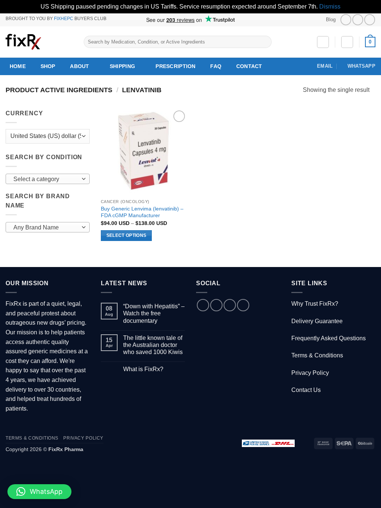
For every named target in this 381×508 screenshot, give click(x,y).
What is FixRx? (143, 369)
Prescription (175, 66)
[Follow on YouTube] (369, 19)
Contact (249, 66)
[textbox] (45, 179)
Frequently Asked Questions (328, 338)
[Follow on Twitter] (357, 19)
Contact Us (306, 390)
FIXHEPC (63, 18)
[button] (347, 42)
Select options (126, 235)
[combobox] (48, 179)
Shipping (122, 66)
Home (18, 66)
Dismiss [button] (329, 6)
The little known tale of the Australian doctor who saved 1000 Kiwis (153, 345)
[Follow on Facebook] (345, 19)
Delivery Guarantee (317, 321)
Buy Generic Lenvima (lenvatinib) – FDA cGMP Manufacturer (142, 212)
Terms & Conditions (317, 355)
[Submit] (265, 42)
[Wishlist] (323, 42)
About (79, 66)
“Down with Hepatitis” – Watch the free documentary (154, 313)
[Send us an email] (230, 305)
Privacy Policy (310, 373)
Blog (331, 19)
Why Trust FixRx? (314, 303)
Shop (48, 66)
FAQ (215, 66)
